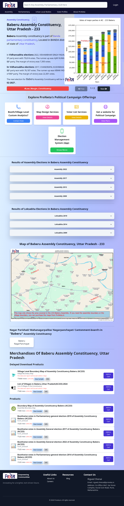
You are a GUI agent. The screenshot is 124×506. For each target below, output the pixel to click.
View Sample (39, 379)
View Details (47, 117)
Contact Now (18, 121)
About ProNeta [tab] (79, 12)
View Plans (105, 121)
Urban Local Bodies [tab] (43, 12)
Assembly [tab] (9, 12)
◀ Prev (81, 88)
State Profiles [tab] (62, 12)
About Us (50, 478)
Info (47, 379)
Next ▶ (104, 88)
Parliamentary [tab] (24, 12)
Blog (68, 478)
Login (115, 5)
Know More (62, 150)
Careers (50, 481)
